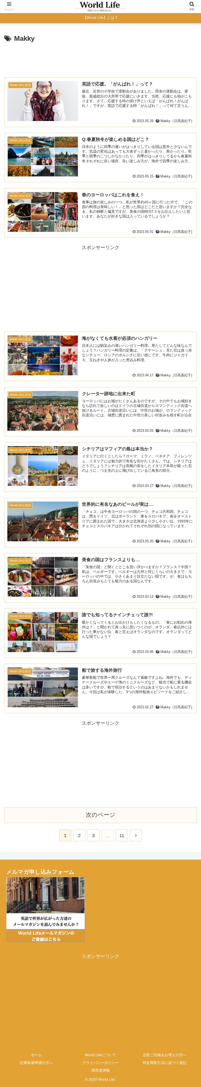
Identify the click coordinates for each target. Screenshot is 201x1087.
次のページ (100, 815)
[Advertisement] (100, 59)
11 (121, 835)
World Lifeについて (100, 1055)
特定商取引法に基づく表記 (165, 1063)
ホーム (36, 1055)
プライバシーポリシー (100, 1063)
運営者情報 (100, 1070)
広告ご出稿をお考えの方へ (165, 1055)
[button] (185, 678)
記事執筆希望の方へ (36, 1063)
